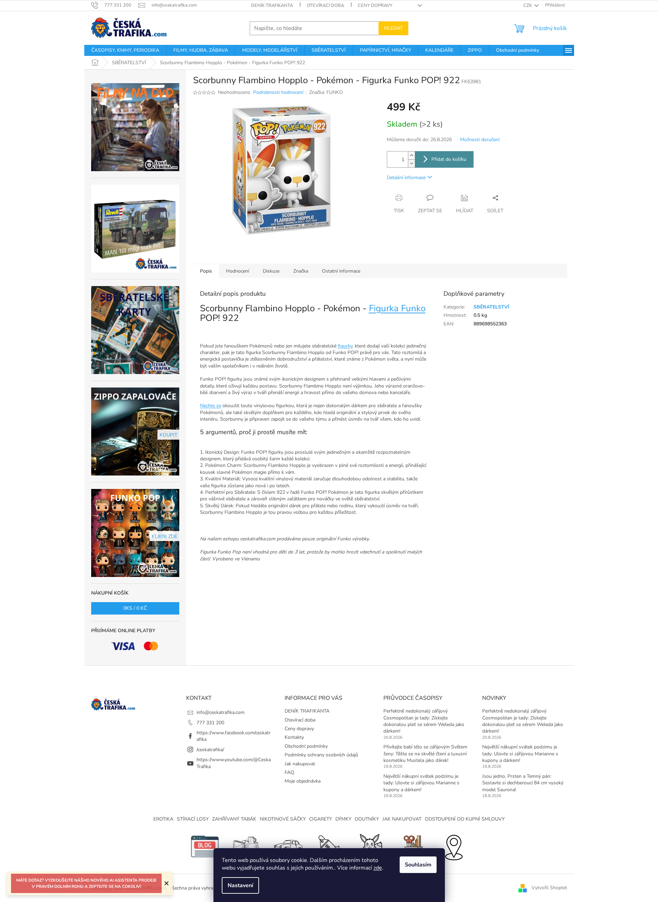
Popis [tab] (206, 271)
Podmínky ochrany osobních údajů (321, 755)
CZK (528, 5)
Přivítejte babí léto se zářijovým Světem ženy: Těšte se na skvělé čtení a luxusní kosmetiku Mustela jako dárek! (425, 754)
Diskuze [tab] (271, 271)
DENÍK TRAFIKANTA (272, 5)
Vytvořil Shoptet (549, 887)
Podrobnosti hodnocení (278, 92)
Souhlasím (418, 865)
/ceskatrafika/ (210, 749)
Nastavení (240, 885)
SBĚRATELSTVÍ (491, 307)
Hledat (393, 28)
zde (377, 868)
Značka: (326, 92)
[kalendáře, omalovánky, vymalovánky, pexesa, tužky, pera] (412, 846)
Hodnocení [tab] (237, 271)
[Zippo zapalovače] (246, 846)
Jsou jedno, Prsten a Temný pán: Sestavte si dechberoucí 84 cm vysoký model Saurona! (522, 783)
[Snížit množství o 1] (411, 163)
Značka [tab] (300, 271)
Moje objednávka (303, 781)
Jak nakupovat (300, 764)
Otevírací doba (325, 5)
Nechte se (210, 405)
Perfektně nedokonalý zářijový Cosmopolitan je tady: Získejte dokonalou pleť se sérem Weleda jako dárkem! (423, 721)
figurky (345, 346)
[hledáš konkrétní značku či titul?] (329, 846)
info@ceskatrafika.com (221, 712)
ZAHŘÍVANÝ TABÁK (234, 819)
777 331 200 (210, 722)
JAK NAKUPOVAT (401, 819)
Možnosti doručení (479, 139)
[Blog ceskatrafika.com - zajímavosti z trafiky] (205, 846)
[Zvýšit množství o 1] (411, 155)
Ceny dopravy (375, 5)
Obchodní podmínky (306, 746)
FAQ (289, 772)
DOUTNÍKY (367, 819)
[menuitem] (125, 50)
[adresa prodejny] (453, 846)
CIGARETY (320, 819)
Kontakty (294, 737)
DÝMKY (343, 819)
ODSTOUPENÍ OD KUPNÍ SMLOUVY (465, 819)
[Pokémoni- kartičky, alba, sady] (370, 846)
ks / (135, 608)
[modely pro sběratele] (287, 846)
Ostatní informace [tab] (341, 271)
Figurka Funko (397, 308)
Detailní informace (406, 177)
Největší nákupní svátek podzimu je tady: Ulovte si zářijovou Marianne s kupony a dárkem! (421, 783)
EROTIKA (163, 819)
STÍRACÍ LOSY (193, 819)
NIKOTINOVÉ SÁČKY (283, 819)
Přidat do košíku (448, 159)
